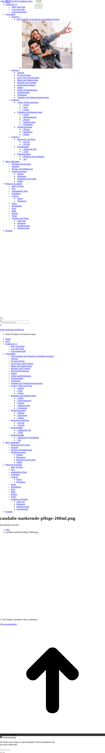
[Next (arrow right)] (4, 752)
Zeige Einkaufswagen (9, 329)
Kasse (21, 329)
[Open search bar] (1, 319)
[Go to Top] (52, 732)
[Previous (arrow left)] (1, 752)
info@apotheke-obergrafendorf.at (28, 1)
